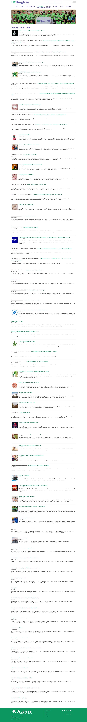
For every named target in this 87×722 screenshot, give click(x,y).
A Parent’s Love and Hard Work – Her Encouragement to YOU (26, 647)
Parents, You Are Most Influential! (26, 496)
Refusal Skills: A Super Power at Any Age (36, 290)
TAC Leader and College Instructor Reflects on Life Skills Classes (50, 52)
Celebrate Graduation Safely (25, 392)
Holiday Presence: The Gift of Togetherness (37, 361)
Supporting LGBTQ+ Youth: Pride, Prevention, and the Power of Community (55, 83)
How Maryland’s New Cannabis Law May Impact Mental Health (33, 371)
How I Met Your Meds (23, 475)
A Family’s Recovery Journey (18, 578)
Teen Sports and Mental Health (25, 204)
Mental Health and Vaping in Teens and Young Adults (31, 434)
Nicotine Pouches (15, 280)
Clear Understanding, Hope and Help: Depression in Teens (25, 568)
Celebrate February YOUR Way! (26, 174)
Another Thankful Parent (17, 627)
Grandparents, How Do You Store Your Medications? (31, 455)
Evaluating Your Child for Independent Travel (38, 465)
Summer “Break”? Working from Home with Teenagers (31, 62)
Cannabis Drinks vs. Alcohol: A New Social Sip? (29, 72)
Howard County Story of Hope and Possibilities (22, 657)
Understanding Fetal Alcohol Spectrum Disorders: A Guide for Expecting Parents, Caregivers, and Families (44, 237)
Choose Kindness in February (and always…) (29, 144)
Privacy (47, 712)
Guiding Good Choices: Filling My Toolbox (28, 382)
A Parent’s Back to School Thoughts (20, 667)
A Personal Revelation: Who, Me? (26, 402)
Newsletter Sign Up (48, 710)
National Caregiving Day (24, 134)
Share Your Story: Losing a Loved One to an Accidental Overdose (50, 114)
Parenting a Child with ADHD (29, 216)
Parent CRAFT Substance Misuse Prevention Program (44, 351)
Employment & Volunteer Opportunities (43, 7)
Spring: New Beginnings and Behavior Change (29, 104)
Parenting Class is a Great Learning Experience (22, 548)
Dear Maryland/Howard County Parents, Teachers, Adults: (25, 687)
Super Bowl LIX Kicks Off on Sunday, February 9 (30, 164)
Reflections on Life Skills (17, 321)
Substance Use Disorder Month (30, 227)
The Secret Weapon (23, 538)
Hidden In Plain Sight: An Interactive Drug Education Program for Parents (54, 248)
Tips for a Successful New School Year (35, 270)
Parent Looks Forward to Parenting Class (36, 184)
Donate (47, 714)
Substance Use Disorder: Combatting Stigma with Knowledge (47, 194)
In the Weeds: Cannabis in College (26, 341)
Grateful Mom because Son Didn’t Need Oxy (22, 677)
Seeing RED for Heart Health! (30, 154)
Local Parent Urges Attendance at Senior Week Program (25, 597)
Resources (47, 716)
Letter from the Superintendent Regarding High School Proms (33, 310)
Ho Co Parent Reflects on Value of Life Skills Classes (24, 528)
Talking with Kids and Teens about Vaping (28, 422)
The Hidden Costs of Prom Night (31, 300)
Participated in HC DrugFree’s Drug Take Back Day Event (25, 607)
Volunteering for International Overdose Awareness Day (31, 506)
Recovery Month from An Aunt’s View (20, 637)
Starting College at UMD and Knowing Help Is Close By (31, 30)
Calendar (61, 6)
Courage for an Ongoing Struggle (19, 697)
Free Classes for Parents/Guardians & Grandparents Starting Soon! (51, 124)
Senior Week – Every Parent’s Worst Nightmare (29, 445)
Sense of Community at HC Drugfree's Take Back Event (24, 558)
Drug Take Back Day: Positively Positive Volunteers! (23, 617)
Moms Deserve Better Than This (26, 518)
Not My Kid (14, 588)
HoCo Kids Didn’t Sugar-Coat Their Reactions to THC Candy (32, 485)
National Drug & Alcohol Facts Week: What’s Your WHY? (25, 331)
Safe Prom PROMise (25, 412)
